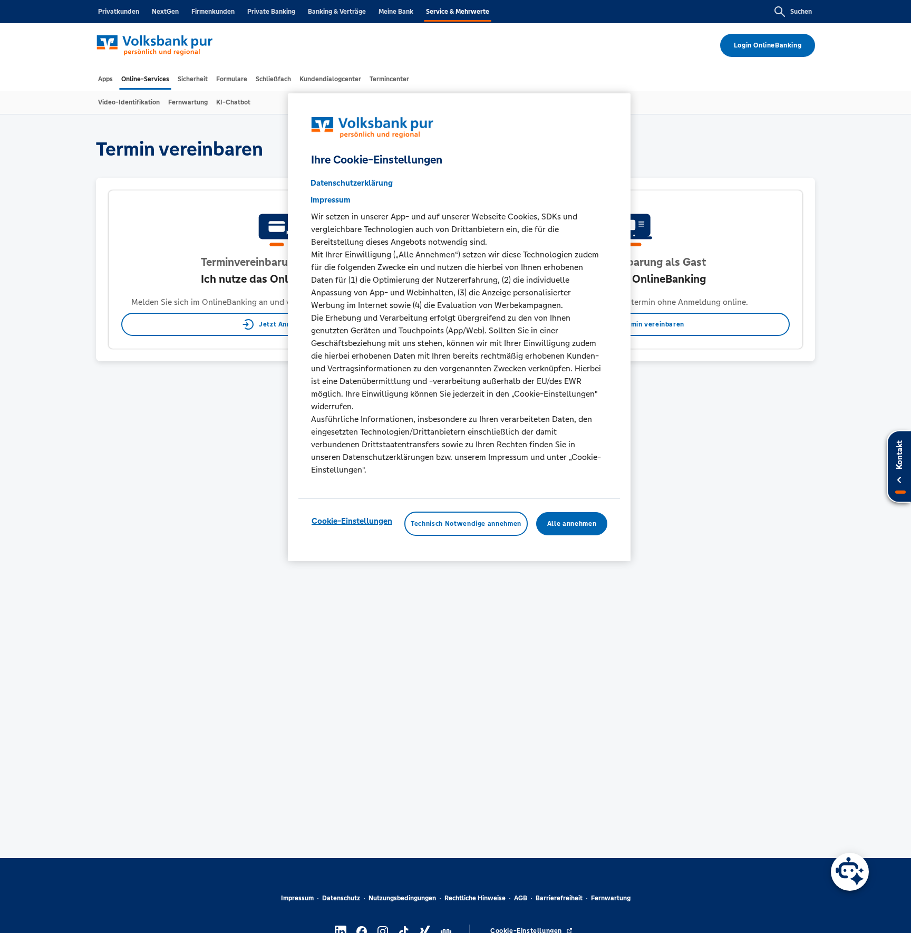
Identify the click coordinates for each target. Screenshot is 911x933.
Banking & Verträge (337, 11)
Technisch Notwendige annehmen (466, 524)
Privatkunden (118, 11)
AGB (520, 898)
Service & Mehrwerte (457, 11)
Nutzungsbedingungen (402, 898)
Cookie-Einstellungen (352, 521)
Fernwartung (611, 898)
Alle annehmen (571, 524)
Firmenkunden (213, 11)
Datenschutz (341, 898)
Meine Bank (396, 11)
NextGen (165, 11)
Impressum (297, 898)
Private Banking (271, 11)
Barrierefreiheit (559, 898)
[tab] (105, 79)
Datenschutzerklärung (352, 183)
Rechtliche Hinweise (475, 898)
